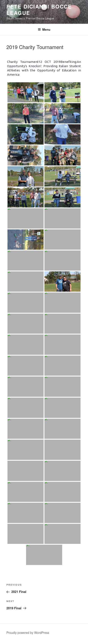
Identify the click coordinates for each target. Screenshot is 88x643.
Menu (46, 29)
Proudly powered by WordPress (27, 632)
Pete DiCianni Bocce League (39, 9)
